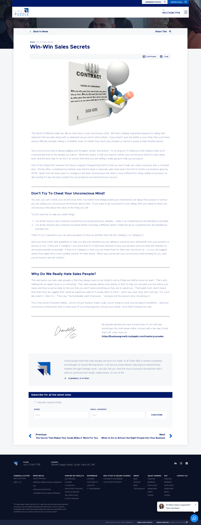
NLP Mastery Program (112, 482)
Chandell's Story (78, 378)
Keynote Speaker (72, 492)
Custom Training (72, 498)
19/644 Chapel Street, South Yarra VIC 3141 (73, 465)
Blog (135, 479)
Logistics (90, 485)
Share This (161, 31)
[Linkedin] (175, 463)
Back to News (40, 31)
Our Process (70, 479)
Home (32, 42)
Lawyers (90, 479)
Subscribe (157, 415)
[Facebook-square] (187, 463)
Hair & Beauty (92, 482)
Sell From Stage (71, 495)
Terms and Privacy (144, 522)
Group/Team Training (74, 488)
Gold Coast (152, 485)
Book (136, 485)
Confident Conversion (113, 479)
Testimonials (139, 488)
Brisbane (151, 482)
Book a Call (177, 2)
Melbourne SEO (163, 522)
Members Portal (153, 2)
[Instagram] (181, 463)
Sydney (151, 495)
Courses (68, 482)
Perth (150, 492)
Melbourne (152, 488)
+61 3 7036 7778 (171, 13)
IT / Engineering (93, 488)
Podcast (137, 482)
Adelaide (151, 479)
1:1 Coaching (70, 485)
